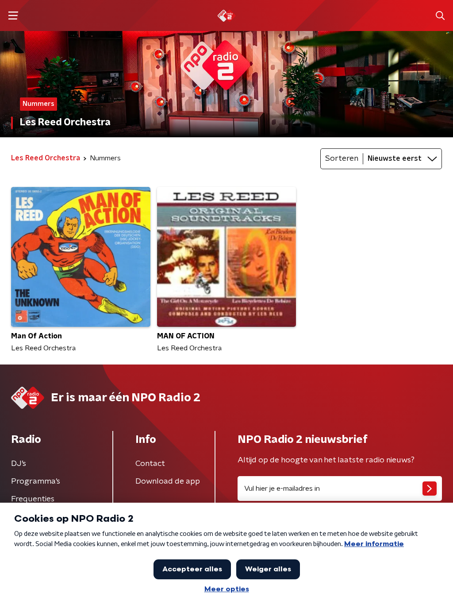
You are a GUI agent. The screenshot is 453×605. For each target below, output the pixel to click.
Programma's (35, 481)
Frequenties (32, 499)
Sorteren (341, 159)
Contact (150, 464)
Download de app (167, 481)
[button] (13, 16)
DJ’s (18, 464)
